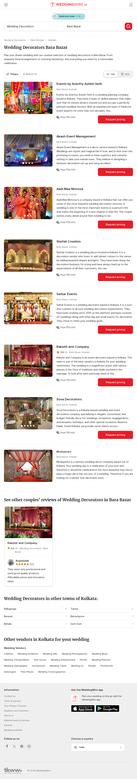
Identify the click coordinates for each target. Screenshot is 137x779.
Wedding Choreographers (51, 671)
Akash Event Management (76, 136)
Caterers (8, 653)
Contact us (10, 696)
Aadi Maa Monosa (69, 189)
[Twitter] (14, 746)
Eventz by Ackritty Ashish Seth (79, 84)
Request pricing (115, 119)
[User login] (131, 4)
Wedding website (13, 730)
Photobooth (106, 665)
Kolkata (52, 40)
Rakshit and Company (72, 347)
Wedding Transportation (16, 659)
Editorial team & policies (17, 720)
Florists (83, 659)
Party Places (27, 671)
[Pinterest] (22, 746)
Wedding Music (100, 653)
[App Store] (83, 711)
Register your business (16, 710)
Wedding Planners (101, 659)
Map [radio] (127, 74)
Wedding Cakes (58, 665)
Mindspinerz (63, 451)
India (81, 747)
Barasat (8, 616)
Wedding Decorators (15, 40)
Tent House (40, 659)
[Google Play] (107, 711)
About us (9, 715)
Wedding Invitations (28, 653)
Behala (8, 624)
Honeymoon (38, 665)
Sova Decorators (69, 399)
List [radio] (113, 74)
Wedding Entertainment (63, 659)
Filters (14, 74)
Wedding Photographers (74, 653)
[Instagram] (29, 746)
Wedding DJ (77, 665)
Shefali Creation (68, 242)
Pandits (92, 665)
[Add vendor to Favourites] (47, 86)
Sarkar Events (66, 294)
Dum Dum (76, 624)
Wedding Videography (15, 665)
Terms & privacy (12, 701)
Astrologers (10, 671)
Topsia (74, 609)
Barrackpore (77, 616)
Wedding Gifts (50, 653)
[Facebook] (7, 746)
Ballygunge (10, 609)
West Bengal (37, 40)
